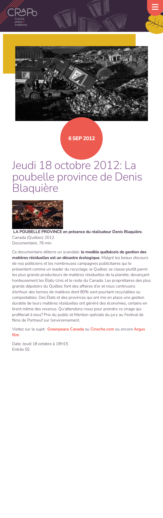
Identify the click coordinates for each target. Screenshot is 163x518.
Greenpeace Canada (65, 329)
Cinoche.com (102, 329)
